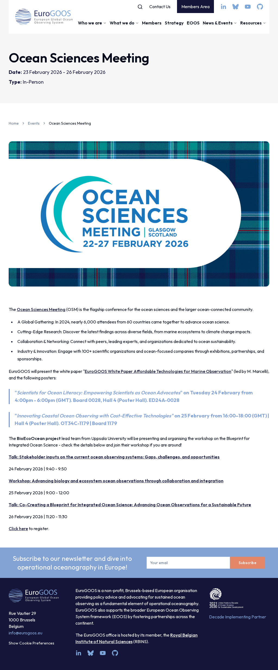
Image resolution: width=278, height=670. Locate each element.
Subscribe (247, 562)
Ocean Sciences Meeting (41, 309)
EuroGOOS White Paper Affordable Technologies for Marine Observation (158, 371)
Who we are (90, 23)
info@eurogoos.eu (25, 633)
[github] (260, 7)
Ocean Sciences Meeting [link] (70, 123)
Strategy (174, 23)
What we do (122, 23)
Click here (18, 528)
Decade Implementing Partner (237, 616)
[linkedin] (223, 7)
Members (152, 23)
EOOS (193, 23)
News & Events (218, 23)
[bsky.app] (235, 7)
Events (34, 123)
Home (14, 123)
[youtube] (248, 7)
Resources (251, 23)
